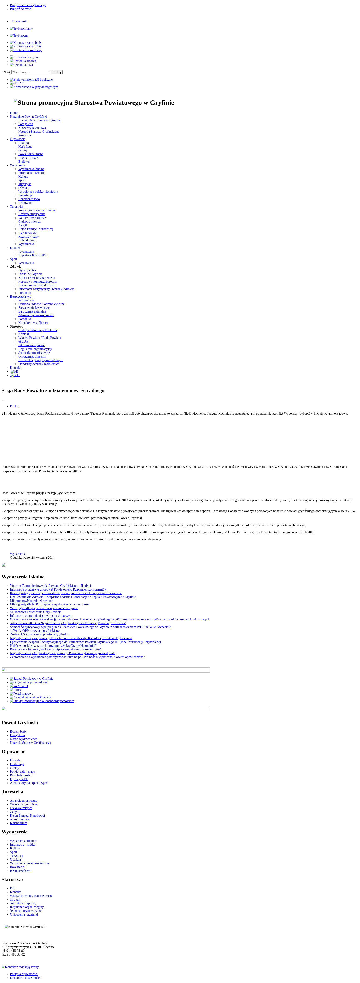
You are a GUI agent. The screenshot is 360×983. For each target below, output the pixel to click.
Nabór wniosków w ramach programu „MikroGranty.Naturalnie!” (53, 645)
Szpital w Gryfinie (30, 274)
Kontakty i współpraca (33, 322)
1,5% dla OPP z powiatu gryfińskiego (35, 630)
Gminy (23, 150)
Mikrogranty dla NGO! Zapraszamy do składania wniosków (49, 604)
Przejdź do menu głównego (28, 5)
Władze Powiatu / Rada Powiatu (39, 337)
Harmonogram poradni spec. (37, 285)
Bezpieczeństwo (29, 199)
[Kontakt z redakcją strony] (20, 967)
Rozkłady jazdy (28, 157)
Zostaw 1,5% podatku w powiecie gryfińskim (40, 634)
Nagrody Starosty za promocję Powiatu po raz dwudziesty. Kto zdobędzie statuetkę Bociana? (71, 638)
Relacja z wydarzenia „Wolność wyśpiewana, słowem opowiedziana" (56, 649)
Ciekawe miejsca (29, 221)
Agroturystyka (27, 232)
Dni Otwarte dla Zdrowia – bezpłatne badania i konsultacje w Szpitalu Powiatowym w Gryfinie (73, 597)
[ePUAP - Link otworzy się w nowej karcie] (17, 83)
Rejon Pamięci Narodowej (35, 229)
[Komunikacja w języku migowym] (34, 87)
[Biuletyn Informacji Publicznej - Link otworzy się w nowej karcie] (32, 79)
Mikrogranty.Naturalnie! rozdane (31, 600)
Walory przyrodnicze (32, 217)
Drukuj (14, 406)
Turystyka (24, 184)
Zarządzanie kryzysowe (34, 307)
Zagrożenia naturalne (32, 311)
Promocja (24, 135)
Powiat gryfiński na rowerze (36, 210)
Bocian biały (18, 731)
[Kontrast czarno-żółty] (26, 46)
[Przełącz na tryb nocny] (19, 35)
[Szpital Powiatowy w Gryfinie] (31, 678)
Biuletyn (24, 161)
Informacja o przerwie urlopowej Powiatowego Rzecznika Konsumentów (58, 589)
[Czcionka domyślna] (24, 57)
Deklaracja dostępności (25, 977)
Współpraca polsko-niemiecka (38, 191)
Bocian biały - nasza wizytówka (39, 120)
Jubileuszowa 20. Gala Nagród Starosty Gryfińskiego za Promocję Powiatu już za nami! (68, 623)
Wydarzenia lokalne (31, 169)
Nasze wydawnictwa (32, 128)
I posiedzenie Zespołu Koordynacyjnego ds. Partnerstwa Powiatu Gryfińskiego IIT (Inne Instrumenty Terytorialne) (85, 642)
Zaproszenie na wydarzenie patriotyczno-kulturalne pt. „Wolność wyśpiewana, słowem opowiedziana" (77, 657)
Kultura (23, 176)
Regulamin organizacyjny (35, 349)
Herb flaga (25, 146)
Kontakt (23, 334)
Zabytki (23, 225)
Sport (21, 180)
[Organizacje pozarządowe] (29, 682)
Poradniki (24, 292)
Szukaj (6, 72)
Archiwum (25, 202)
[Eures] (15, 689)
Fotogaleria (25, 124)
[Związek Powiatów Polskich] (30, 697)
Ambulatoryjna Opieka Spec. (29, 783)
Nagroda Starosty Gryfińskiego (38, 131)
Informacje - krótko (31, 172)
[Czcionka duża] (21, 64)
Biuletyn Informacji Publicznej (38, 330)
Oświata (23, 187)
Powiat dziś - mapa (30, 154)
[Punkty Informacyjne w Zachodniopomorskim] (42, 701)
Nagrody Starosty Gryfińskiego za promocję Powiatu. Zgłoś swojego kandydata (62, 653)
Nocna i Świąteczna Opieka (36, 277)
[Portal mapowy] (21, 693)
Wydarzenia (26, 244)
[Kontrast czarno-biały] (26, 42)
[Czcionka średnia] (23, 61)
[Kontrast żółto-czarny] (26, 50)
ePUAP (23, 341)
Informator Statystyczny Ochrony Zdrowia (46, 289)
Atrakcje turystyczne (31, 214)
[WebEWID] (19, 686)
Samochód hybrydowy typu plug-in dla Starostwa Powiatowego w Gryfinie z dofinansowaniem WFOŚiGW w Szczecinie (90, 627)
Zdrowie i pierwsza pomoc (36, 315)
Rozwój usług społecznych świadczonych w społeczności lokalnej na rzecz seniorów (66, 593)
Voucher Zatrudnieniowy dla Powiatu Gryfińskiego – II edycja (51, 585)
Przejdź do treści (21, 9)
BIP (12, 888)
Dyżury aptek (27, 270)
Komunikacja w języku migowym (40, 360)
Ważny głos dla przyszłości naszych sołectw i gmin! (44, 608)
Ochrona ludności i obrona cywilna (41, 304)
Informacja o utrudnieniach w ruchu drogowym (41, 615)
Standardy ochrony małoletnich (38, 364)
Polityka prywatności (24, 974)
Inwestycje (25, 195)
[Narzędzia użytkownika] (3, 400)
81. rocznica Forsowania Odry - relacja (35, 612)
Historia (23, 143)
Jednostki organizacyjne (34, 352)
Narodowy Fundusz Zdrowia (37, 281)
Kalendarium (26, 240)
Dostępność (20, 21)
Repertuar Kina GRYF (33, 255)
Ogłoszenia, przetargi (32, 356)
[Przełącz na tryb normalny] (21, 28)
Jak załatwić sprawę (31, 345)
